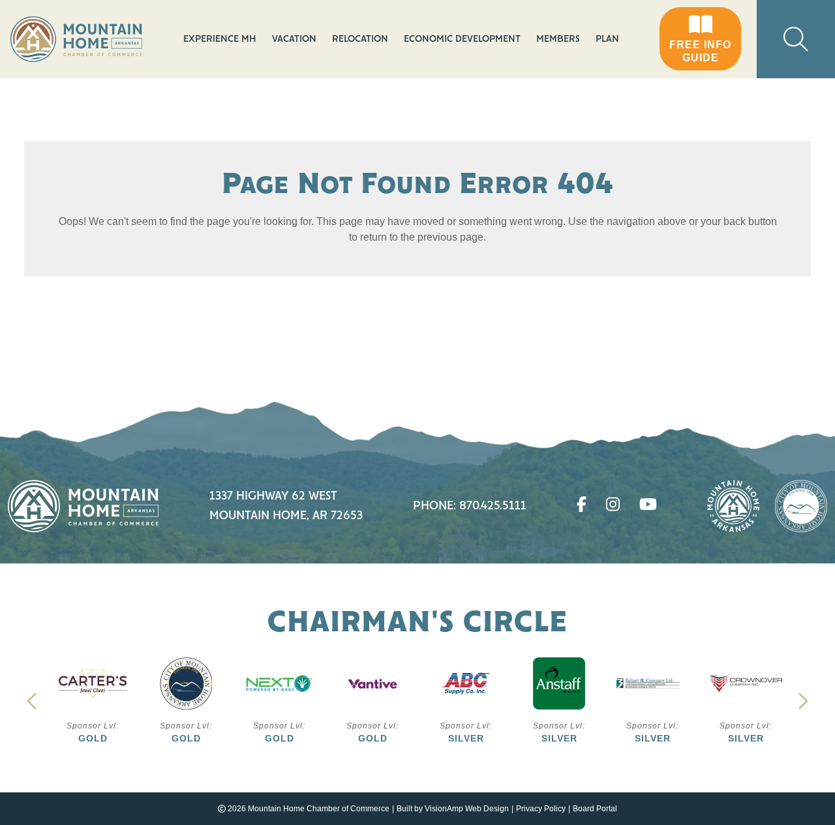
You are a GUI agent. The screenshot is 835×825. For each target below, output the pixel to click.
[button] (700, 39)
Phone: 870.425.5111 (469, 506)
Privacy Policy (541, 808)
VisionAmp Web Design (467, 808)
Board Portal (595, 808)
